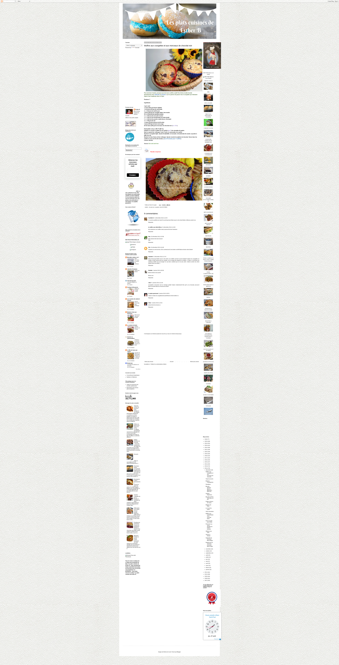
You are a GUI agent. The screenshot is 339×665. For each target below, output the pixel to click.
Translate (137, 47)
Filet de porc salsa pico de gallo (137, 316)
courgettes (157, 207)
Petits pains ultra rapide (136, 508)
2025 (206, 441)
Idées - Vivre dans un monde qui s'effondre (137, 261)
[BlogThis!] (164, 205)
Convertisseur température (133, 375)
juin (207, 559)
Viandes (136, 495)
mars (207, 565)
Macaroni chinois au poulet (136, 537)
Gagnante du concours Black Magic (209, 539)
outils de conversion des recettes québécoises (132, 385)
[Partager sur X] (166, 205)
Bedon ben (130, 363)
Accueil (171, 361)
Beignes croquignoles (209, 481)
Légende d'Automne (132, 269)
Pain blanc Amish (136, 466)
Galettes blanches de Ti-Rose (137, 328)
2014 (206, 464)
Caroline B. (151, 218)
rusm (170, 652)
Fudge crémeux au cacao (209, 502)
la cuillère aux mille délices (155, 227)
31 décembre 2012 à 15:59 (157, 236)
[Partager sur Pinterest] (169, 205)
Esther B (138, 109)
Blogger (179, 652)
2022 (206, 447)
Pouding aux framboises (137, 523)
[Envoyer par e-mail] (162, 205)
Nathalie (150, 270)
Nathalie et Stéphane (132, 377)
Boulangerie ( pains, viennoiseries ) (137, 481)
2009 (206, 576)
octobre (208, 551)
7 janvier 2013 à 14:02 (157, 302)
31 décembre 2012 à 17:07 (159, 256)
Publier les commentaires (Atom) (158, 364)
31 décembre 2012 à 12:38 (168, 227)
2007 (206, 580)
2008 (206, 578)
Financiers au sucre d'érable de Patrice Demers (209, 526)
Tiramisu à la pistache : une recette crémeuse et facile (137, 342)
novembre (208, 549)
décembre (208, 470)
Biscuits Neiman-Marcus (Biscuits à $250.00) (209, 489)
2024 (206, 443)
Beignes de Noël (208, 505)
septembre (208, 553)
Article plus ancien (194, 361)
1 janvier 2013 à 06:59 (158, 270)
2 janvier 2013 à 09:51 (164, 293)
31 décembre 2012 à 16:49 (157, 247)
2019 (206, 453)
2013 (206, 466)
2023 (206, 445)
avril (207, 563)
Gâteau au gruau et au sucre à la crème (136, 426)
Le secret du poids (209, 509)
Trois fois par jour (131, 280)
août (207, 555)
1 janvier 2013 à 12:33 (157, 282)
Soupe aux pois (209, 479)
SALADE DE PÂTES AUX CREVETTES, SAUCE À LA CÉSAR (137, 355)
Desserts (136, 454)
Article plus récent (149, 361)
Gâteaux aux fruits (209, 532)
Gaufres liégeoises (209, 494)
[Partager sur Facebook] (168, 205)
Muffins (165, 207)
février (207, 567)
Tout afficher (138, 369)
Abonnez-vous (133, 175)
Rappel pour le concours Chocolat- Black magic (209, 544)
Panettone (208, 484)
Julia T (150, 282)
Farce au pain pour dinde (209, 521)
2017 (206, 457)
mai (207, 561)
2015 (206, 462)
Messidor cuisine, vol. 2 (133, 257)
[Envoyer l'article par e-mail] (160, 204)
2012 (206, 468)
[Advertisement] (171, 348)
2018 (206, 455)
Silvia (149, 302)
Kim (149, 247)
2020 (206, 451)
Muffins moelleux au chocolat (137, 441)
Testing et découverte (132, 287)
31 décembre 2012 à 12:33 (160, 218)
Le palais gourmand (153, 293)
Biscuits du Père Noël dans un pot (209, 498)
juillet (207, 557)
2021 (206, 449)
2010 (206, 574)
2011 (206, 572)
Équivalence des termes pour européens (132, 388)
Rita (149, 236)
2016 (206, 460)
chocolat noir (151, 207)
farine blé (162, 207)
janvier (207, 569)
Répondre (150, 222)
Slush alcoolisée (210, 511)
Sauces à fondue (208, 535)
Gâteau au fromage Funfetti (137, 290)
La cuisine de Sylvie (132, 325)
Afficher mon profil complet (131, 117)
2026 (206, 439)
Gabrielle (150, 256)
